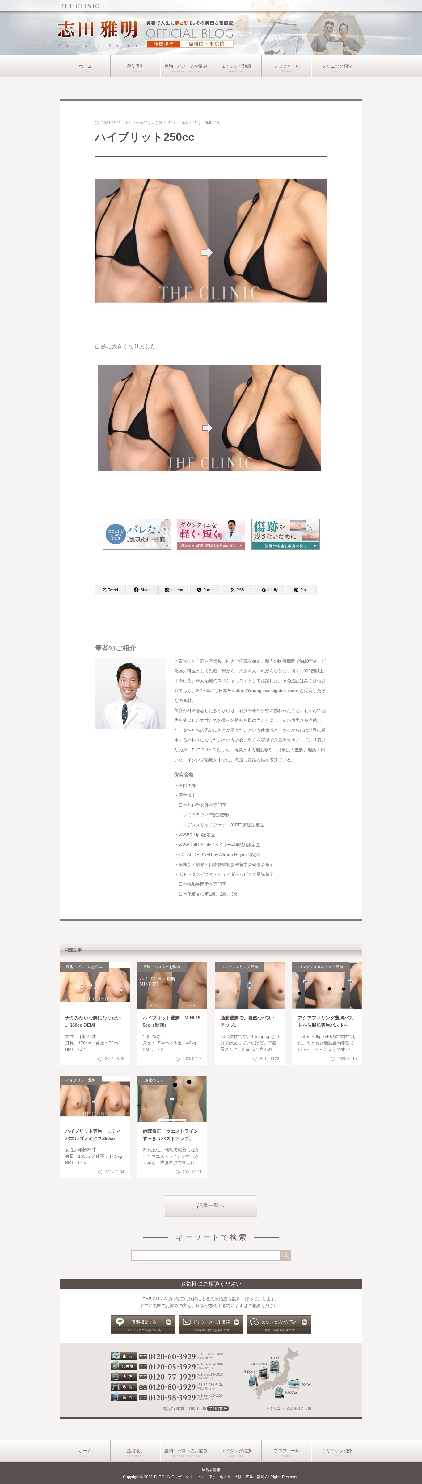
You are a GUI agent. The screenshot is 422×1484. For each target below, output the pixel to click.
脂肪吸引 (135, 66)
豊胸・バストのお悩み (186, 66)
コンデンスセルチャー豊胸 (320, 967)
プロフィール (287, 66)
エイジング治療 (236, 66)
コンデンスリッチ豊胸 (239, 967)
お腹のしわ (154, 1080)
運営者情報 (211, 1470)
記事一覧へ (211, 1206)
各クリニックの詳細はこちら (289, 1408)
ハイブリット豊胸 (80, 1080)
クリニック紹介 (337, 66)
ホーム (85, 66)
